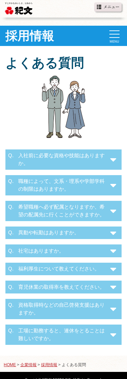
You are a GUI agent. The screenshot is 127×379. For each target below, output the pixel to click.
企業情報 (28, 364)
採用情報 (49, 364)
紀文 (19, 7)
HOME (10, 364)
